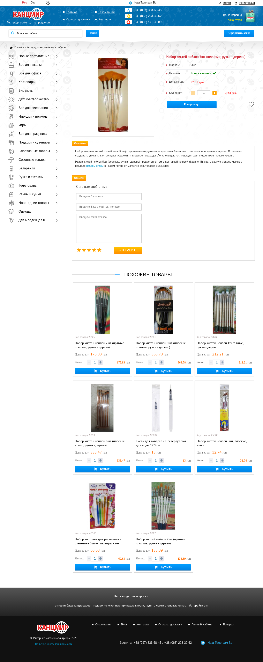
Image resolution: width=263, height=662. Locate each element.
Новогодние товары (33, 203)
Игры (22, 125)
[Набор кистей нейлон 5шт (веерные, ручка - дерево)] (113, 95)
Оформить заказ (239, 33)
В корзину (191, 104)
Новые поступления (33, 56)
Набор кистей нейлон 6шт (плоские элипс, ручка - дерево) (100, 443)
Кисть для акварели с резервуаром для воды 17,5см (161, 443)
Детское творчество (33, 99)
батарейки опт (198, 605)
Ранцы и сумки (29, 194)
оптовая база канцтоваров (72, 605)
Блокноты (25, 90)
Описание (80, 143)
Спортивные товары (34, 151)
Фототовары (27, 185)
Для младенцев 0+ (32, 220)
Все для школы (30, 64)
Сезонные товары (32, 159)
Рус (24, 2)
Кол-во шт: (175, 92)
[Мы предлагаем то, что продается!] (28, 14)
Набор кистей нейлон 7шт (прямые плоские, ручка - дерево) (99, 345)
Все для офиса (29, 73)
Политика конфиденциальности (54, 644)
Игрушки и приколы (33, 116)
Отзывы (79, 178)
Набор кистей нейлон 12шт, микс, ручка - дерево (220, 345)
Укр (33, 2)
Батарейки (26, 168)
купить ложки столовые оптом (166, 605)
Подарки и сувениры (34, 142)
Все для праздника (32, 133)
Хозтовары (26, 82)
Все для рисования (33, 108)
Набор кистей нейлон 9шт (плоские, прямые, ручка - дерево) (161, 345)
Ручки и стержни (31, 177)
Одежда (24, 211)
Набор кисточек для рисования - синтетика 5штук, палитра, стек (98, 541)
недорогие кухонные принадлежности (118, 605)
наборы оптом (95, 165)
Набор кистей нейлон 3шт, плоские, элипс (222, 443)
